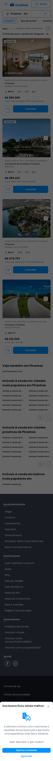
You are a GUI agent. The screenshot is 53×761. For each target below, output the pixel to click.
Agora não (26, 756)
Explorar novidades (26, 750)
